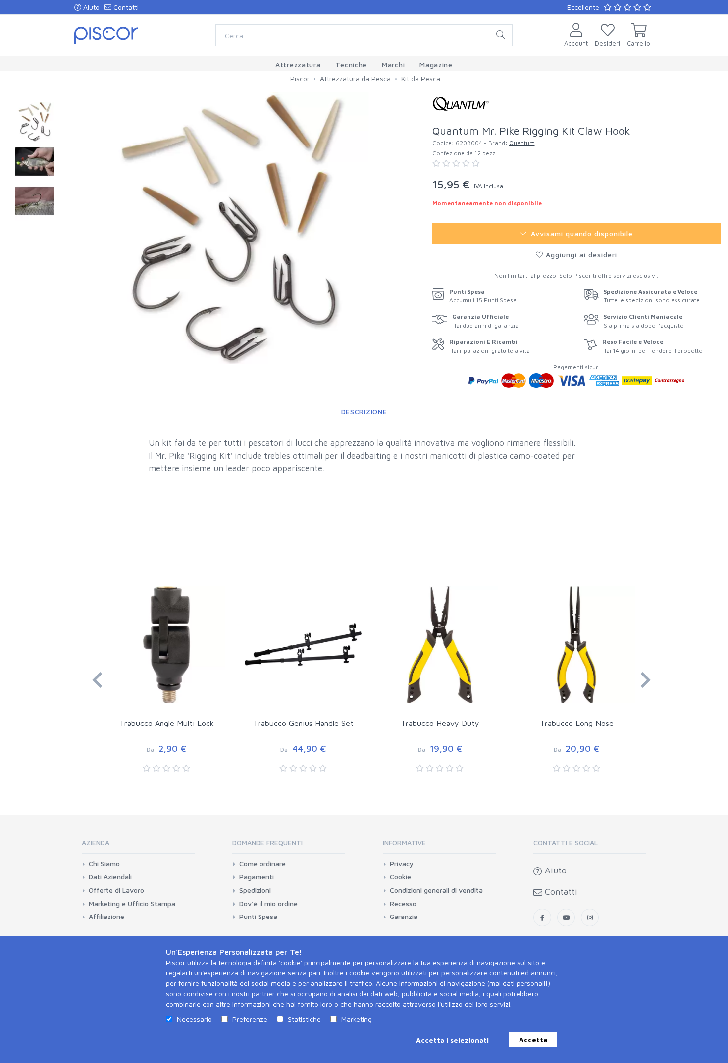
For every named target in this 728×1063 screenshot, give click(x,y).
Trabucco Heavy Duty (440, 723)
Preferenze (249, 1019)
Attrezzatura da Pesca (355, 78)
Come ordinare (262, 864)
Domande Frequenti (267, 842)
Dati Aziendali (110, 877)
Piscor (300, 78)
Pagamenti (256, 877)
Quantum (522, 143)
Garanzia (403, 916)
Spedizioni (255, 890)
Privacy (402, 864)
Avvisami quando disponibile (580, 233)
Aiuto (90, 7)
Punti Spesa (258, 916)
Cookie (400, 877)
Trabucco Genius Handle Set (303, 723)
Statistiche (304, 1019)
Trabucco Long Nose (577, 723)
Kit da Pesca (420, 78)
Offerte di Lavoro (116, 890)
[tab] (138, 846)
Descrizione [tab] (364, 411)
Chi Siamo (104, 864)
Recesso (403, 904)
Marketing (356, 1019)
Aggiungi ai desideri (580, 254)
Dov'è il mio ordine (268, 904)
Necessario (194, 1019)
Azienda (95, 842)
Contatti (125, 7)
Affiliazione (106, 916)
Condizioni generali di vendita (436, 890)
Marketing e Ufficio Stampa (132, 904)
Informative (404, 842)
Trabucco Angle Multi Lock (166, 723)
